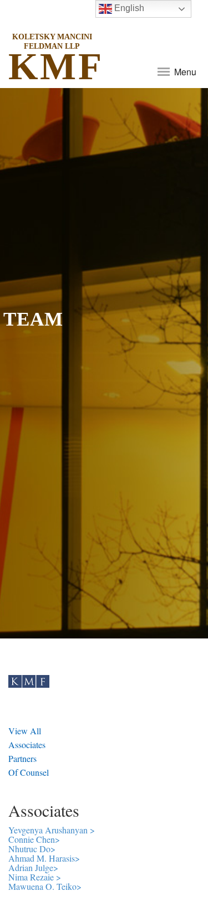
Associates (26, 744)
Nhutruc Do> (31, 848)
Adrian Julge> (33, 867)
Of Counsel (28, 772)
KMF (52, 61)
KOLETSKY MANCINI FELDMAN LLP (52, 41)
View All (24, 730)
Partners (22, 758)
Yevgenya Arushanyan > (51, 830)
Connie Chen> (34, 839)
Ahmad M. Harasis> (44, 858)
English (128, 8)
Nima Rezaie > (34, 877)
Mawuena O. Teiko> (45, 886)
